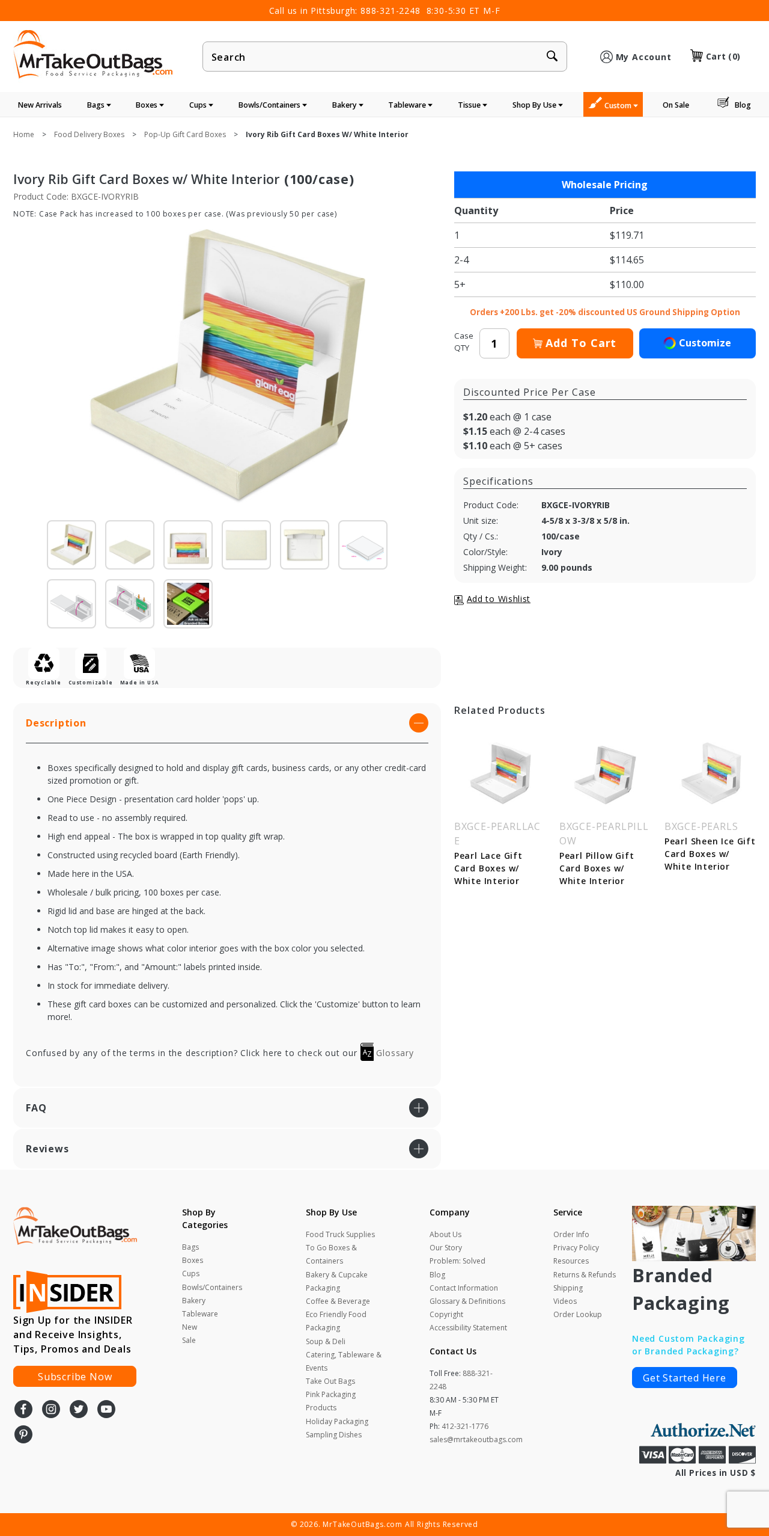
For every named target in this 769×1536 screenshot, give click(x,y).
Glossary (394, 1052)
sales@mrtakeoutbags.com (476, 1439)
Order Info (571, 1234)
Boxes (147, 105)
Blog (743, 105)
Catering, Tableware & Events (343, 1361)
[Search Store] (552, 57)
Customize (705, 342)
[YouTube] (106, 1410)
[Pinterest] (23, 1435)
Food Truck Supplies (340, 1234)
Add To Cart (581, 343)
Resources (571, 1261)
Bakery (345, 105)
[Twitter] (78, 1410)
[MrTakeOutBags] (92, 55)
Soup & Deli (325, 1341)
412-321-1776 (465, 1426)
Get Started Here (684, 1377)
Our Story (446, 1248)
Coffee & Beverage (338, 1301)
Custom (618, 105)
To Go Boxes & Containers (331, 1254)
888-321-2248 (390, 10)
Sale (189, 1340)
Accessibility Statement (468, 1327)
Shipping (568, 1288)
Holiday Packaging (337, 1421)
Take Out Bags (330, 1381)
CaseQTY (463, 341)
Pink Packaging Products (331, 1401)
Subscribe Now (75, 1376)
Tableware (408, 105)
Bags (96, 105)
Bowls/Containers (270, 105)
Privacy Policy (576, 1248)
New (189, 1327)
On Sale (676, 105)
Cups (198, 105)
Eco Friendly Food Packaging (336, 1321)
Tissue (470, 105)
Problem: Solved (457, 1261)
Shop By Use (535, 105)
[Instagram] (51, 1410)
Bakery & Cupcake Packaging (337, 1281)
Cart (723, 56)
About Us (445, 1234)
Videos (565, 1301)
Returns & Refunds (584, 1275)
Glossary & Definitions (467, 1301)
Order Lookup (577, 1314)
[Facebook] (23, 1410)
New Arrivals (40, 105)
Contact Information (464, 1288)
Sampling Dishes (334, 1435)
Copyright (446, 1314)
